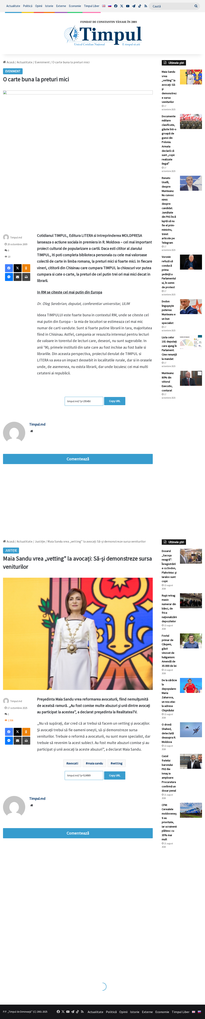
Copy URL (114, 401)
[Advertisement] (182, 469)
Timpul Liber (91, 6)
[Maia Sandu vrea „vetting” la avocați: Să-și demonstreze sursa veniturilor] (191, 76)
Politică (27, 6)
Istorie (49, 6)
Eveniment (42, 62)
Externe (61, 6)
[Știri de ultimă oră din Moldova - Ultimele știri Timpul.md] (102, 33)
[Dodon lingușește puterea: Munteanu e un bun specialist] (191, 306)
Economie (75, 6)
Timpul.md (37, 424)
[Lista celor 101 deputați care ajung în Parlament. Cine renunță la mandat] (191, 342)
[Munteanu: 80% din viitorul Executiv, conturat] (191, 378)
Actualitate (13, 6)
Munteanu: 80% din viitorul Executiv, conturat (168, 381)
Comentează (78, 458)
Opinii (38, 6)
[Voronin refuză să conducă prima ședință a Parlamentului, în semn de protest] (191, 262)
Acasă (10, 62)
